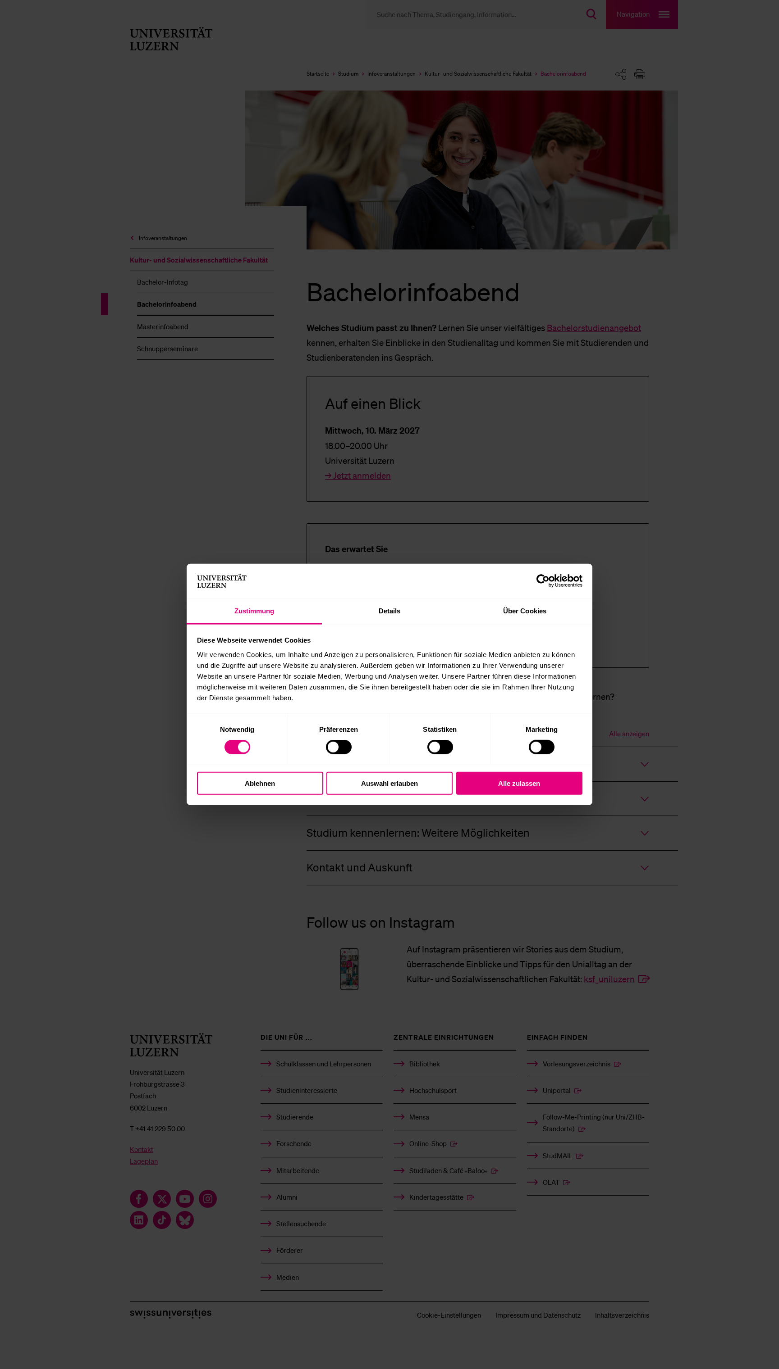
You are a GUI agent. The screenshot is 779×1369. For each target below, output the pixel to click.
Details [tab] (390, 611)
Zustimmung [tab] (254, 611)
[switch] (339, 747)
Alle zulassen (519, 783)
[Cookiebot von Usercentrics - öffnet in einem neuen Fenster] (543, 581)
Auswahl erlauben (389, 783)
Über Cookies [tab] (524, 611)
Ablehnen (260, 783)
